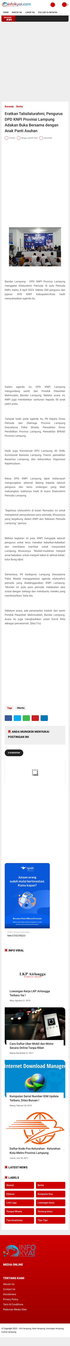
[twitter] (17, 718)
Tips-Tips (43, 1220)
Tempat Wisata (14, 1211)
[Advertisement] (35, 62)
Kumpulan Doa (45, 1194)
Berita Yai (17, 12)
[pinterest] (35, 718)
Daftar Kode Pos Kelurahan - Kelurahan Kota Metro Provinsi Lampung (35, 1150)
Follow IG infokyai (47, 12)
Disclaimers (9, 1294)
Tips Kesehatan (14, 1220)
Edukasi (10, 1194)
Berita (19, 106)
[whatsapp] (26, 718)
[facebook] (8, 718)
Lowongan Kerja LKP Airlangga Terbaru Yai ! (30, 993)
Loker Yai (30, 12)
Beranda (9, 106)
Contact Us (9, 1289)
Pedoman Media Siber (15, 1309)
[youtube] (26, 1270)
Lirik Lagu (11, 1202)
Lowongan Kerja (46, 1202)
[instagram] (22, 1270)
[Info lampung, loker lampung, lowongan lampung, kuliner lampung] (16, 7)
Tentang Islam (45, 1211)
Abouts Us (8, 1284)
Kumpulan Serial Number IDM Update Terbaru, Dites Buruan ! (34, 1098)
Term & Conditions (13, 1304)
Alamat (10, 1185)
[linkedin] (44, 718)
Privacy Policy (10, 1299)
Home (6, 12)
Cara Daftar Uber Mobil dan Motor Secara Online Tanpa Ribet (32, 1045)
